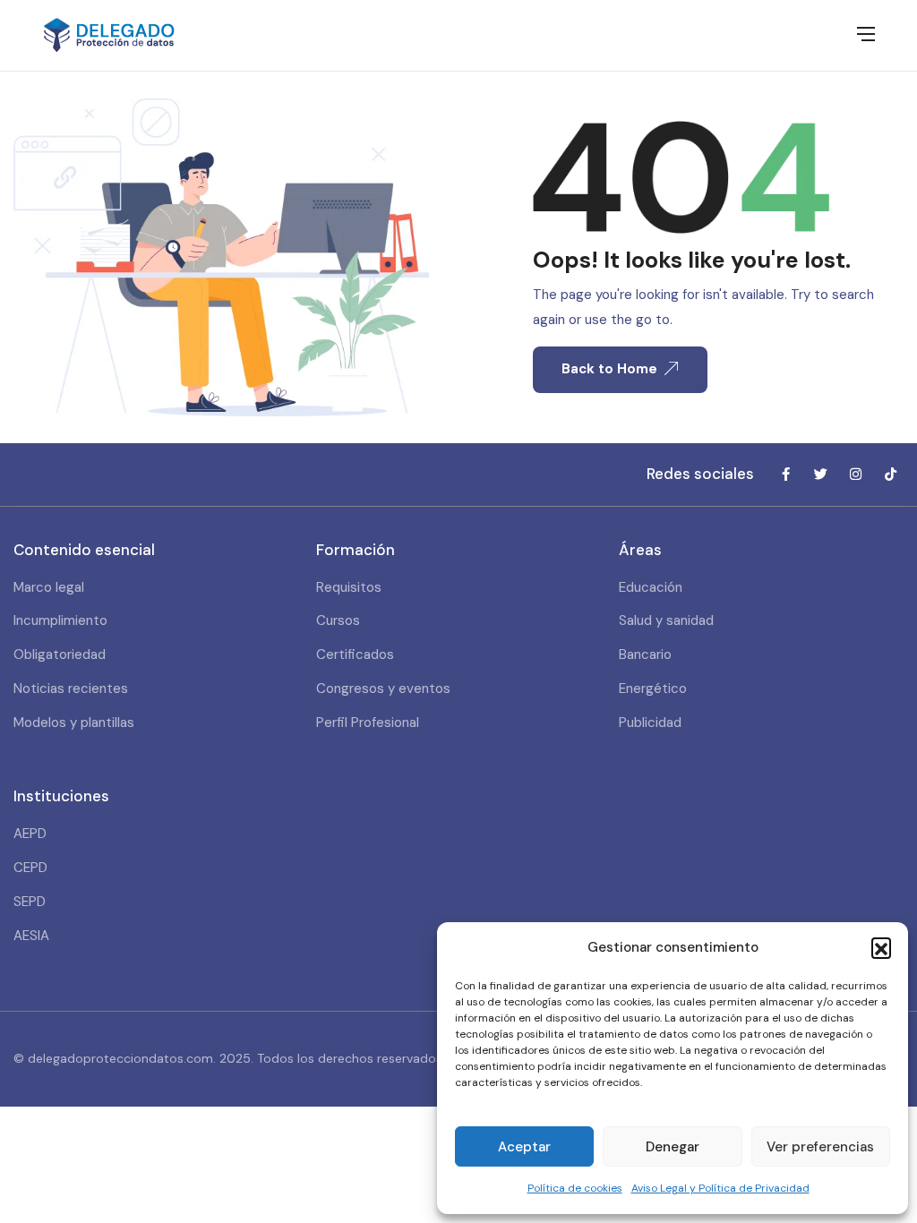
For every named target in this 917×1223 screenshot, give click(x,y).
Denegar (672, 1147)
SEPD (29, 902)
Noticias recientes (70, 688)
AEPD (30, 833)
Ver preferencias (820, 1147)
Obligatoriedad (59, 654)
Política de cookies (574, 1188)
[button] (881, 947)
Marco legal (48, 587)
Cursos (338, 620)
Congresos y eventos (383, 688)
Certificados (355, 654)
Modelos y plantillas (73, 722)
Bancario (645, 654)
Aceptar (524, 1147)
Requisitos (348, 587)
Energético (653, 688)
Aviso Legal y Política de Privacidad (720, 1188)
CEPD (30, 868)
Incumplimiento (60, 620)
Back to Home (609, 369)
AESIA (31, 936)
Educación (650, 587)
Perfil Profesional (367, 722)
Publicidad (650, 722)
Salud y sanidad (666, 620)
